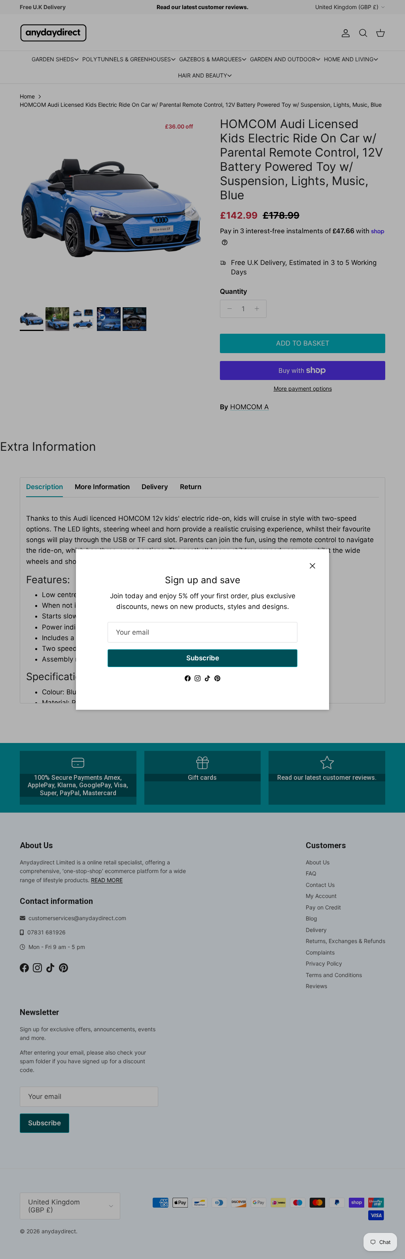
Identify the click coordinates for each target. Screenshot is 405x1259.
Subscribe (202, 658)
